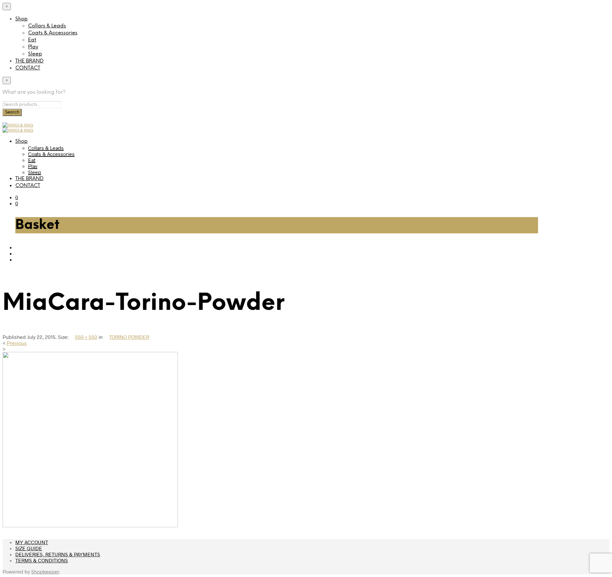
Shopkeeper (45, 571)
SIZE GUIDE (28, 548)
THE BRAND (29, 61)
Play (33, 47)
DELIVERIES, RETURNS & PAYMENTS (57, 554)
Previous (17, 343)
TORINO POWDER (129, 337)
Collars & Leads (47, 26)
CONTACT (27, 68)
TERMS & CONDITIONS (41, 560)
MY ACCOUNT (31, 542)
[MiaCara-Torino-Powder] (90, 525)
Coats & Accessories (52, 33)
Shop (21, 19)
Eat (32, 40)
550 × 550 (86, 337)
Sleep (35, 54)
